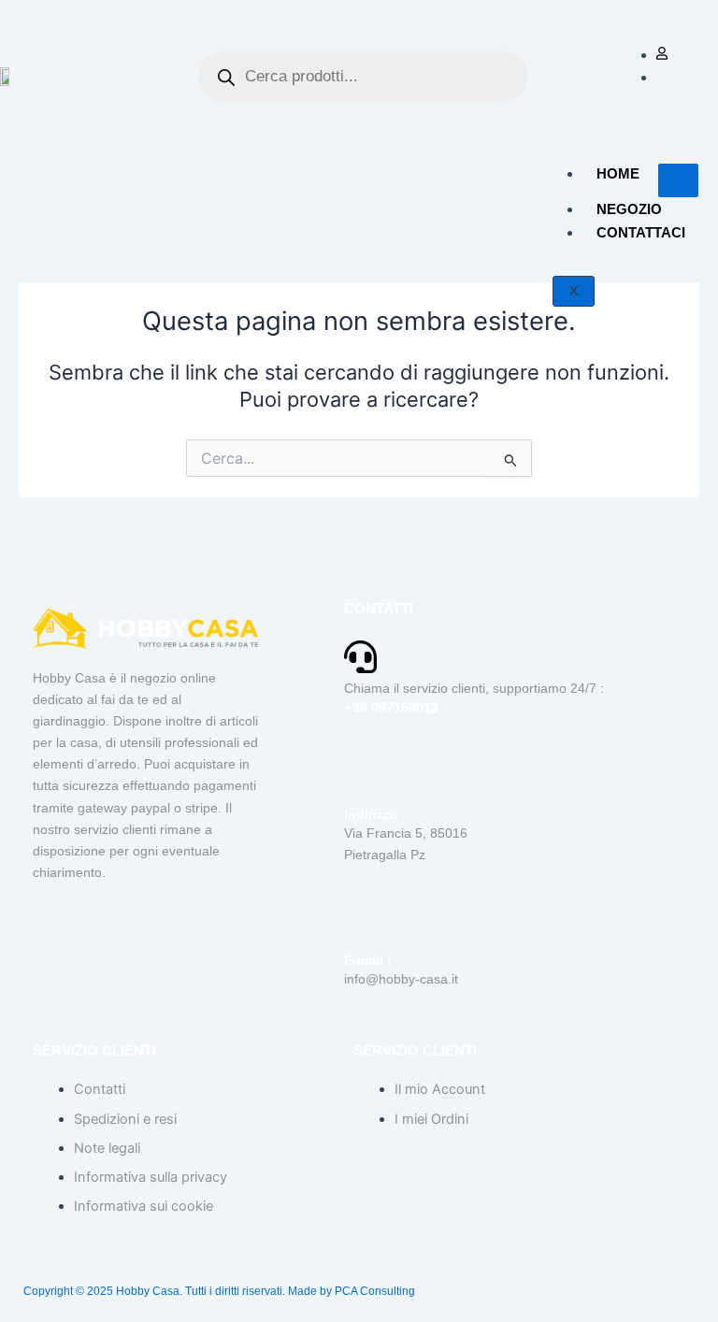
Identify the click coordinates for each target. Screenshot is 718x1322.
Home (617, 173)
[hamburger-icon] (678, 180)
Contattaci (640, 232)
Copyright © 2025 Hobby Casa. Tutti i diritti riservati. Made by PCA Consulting (219, 1291)
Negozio (629, 209)
